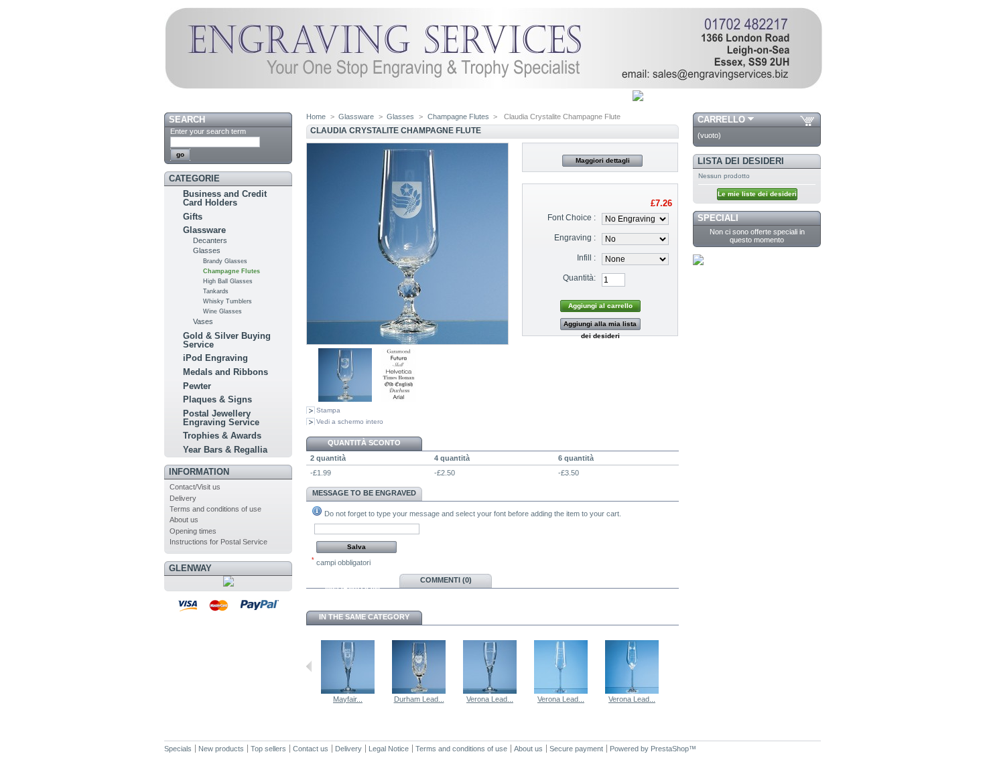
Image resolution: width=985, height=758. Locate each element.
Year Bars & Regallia (225, 450)
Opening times (193, 531)
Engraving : (575, 237)
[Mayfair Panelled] (348, 691)
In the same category (364, 617)
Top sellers (268, 749)
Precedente (309, 666)
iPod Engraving (215, 358)
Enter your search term (208, 131)
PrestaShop (670, 749)
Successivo (673, 666)
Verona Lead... (489, 699)
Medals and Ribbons (225, 372)
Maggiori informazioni (352, 582)
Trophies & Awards (222, 436)
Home (316, 116)
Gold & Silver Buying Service (227, 340)
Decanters (210, 240)
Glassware (204, 230)
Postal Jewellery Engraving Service (221, 417)
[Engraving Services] (493, 86)
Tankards (215, 291)
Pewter (197, 386)
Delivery (183, 498)
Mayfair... (348, 699)
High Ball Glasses (228, 281)
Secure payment (576, 749)
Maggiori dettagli (603, 160)
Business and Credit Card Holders (225, 198)
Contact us (310, 749)
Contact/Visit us (195, 487)
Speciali (718, 218)
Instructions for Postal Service (218, 542)
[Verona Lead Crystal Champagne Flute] (490, 691)
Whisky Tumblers (227, 301)
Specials (178, 749)
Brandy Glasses (225, 261)
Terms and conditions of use (215, 509)
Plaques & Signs (217, 399)
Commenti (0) (446, 580)
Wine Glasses (222, 311)
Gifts (192, 217)
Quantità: (579, 278)
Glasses (206, 250)
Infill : (586, 257)
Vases (203, 321)
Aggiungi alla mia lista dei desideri (600, 325)
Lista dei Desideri (741, 161)
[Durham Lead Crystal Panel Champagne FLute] (419, 691)
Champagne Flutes (231, 271)
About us (184, 520)
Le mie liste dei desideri (757, 194)
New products (221, 749)
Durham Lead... (419, 699)
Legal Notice (389, 749)
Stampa (328, 410)
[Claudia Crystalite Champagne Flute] (345, 399)
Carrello (721, 120)
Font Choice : (571, 217)
